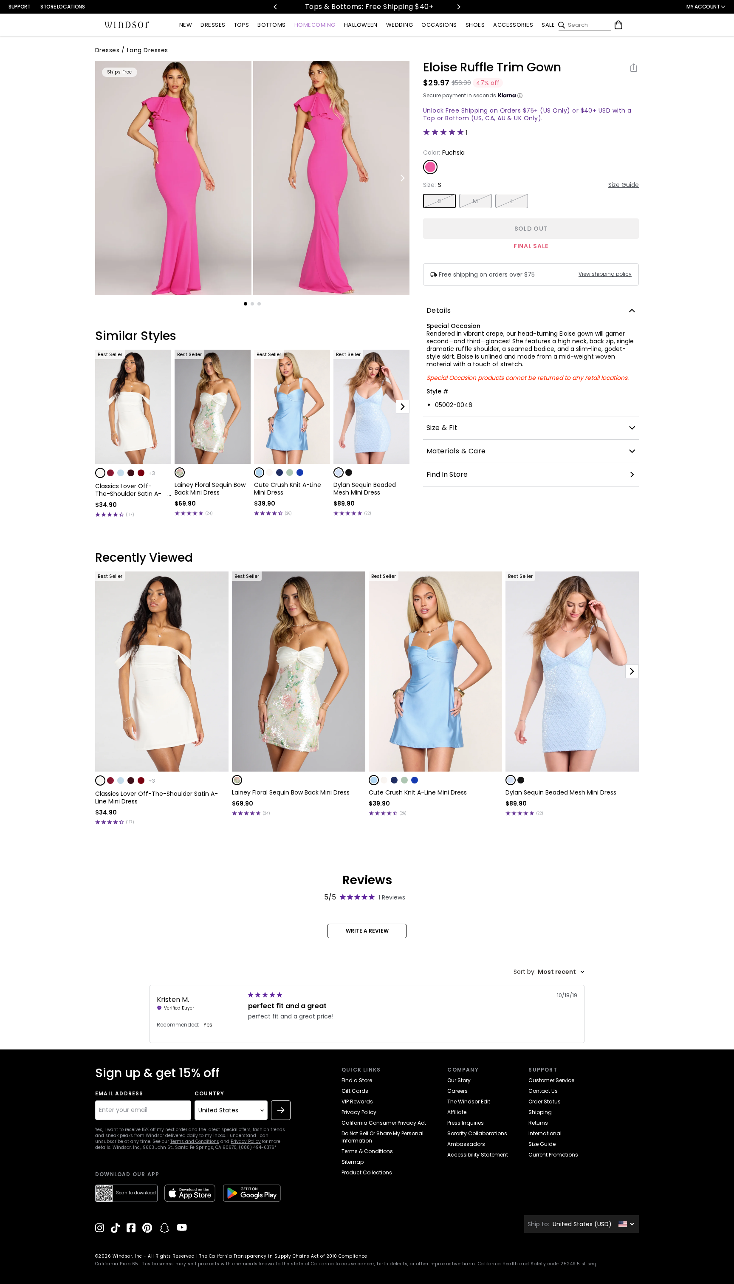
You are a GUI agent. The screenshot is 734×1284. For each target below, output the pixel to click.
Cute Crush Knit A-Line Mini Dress (287, 488)
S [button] (439, 201)
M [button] (475, 201)
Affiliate (456, 1112)
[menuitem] (185, 25)
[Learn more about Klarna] (519, 96)
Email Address (119, 1093)
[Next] (458, 7)
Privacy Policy (246, 1141)
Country (209, 1093)
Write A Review (367, 930)
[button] (100, 472)
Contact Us (543, 1091)
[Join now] (281, 1110)
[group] (173, 178)
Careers (457, 1091)
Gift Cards (355, 1091)
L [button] (512, 201)
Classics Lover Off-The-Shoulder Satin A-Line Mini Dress (128, 490)
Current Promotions (553, 1154)
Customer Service (551, 1080)
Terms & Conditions (367, 1151)
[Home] (127, 25)
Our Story (459, 1080)
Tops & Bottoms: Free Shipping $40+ (285, 6)
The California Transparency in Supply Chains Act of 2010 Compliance (283, 1256)
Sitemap (353, 1161)
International (545, 1133)
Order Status (544, 1101)
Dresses (107, 50)
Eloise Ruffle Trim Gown (492, 67)
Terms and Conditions (194, 1141)
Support (19, 6)
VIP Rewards (357, 1101)
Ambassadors (466, 1144)
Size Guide (623, 185)
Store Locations (62, 6)
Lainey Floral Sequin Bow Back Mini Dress (210, 488)
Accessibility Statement (477, 1154)
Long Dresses (147, 50)
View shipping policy (605, 274)
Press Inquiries (465, 1122)
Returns (538, 1122)
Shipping (540, 1112)
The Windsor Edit (468, 1101)
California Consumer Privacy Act (384, 1122)
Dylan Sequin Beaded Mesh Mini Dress (364, 488)
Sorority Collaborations (477, 1133)
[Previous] (275, 7)
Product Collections (367, 1172)
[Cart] (618, 25)
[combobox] (549, 971)
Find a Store (357, 1080)
